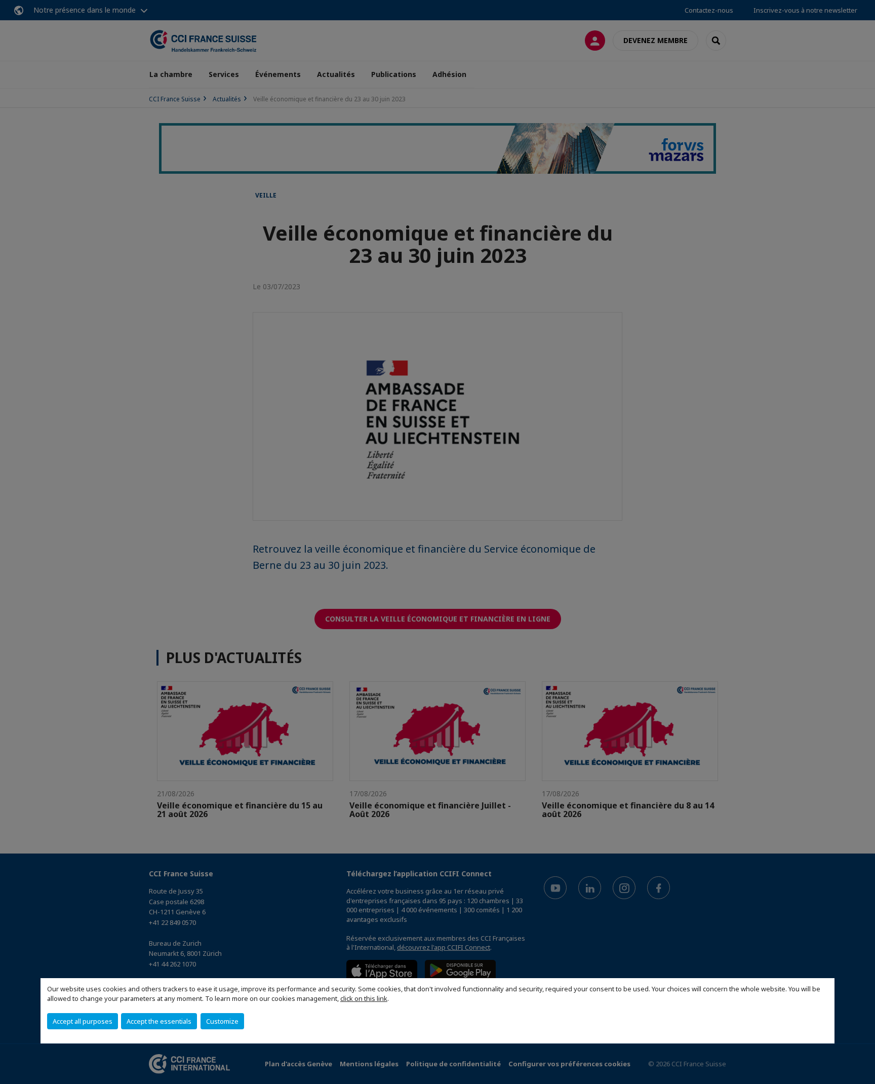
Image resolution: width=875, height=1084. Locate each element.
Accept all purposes (82, 1021)
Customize (222, 1021)
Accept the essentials (159, 1021)
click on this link (363, 998)
